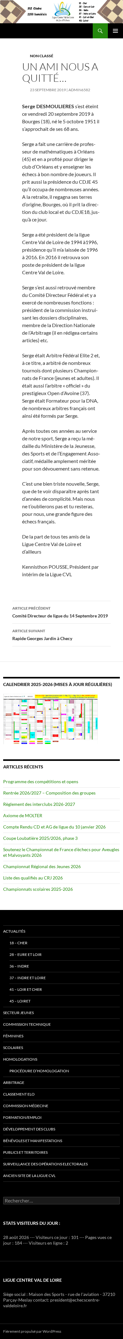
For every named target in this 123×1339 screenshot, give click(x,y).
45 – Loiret (20, 1001)
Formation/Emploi (22, 1117)
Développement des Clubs (29, 1129)
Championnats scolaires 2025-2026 (38, 889)
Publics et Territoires (25, 1152)
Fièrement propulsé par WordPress (32, 1331)
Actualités (14, 931)
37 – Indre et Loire (27, 977)
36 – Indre (19, 966)
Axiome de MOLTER (22, 815)
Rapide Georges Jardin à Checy (42, 634)
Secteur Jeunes (18, 1012)
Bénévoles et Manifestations (32, 1140)
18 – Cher (18, 942)
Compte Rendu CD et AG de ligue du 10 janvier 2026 (54, 826)
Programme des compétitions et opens (40, 781)
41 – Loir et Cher (25, 989)
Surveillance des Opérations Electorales (45, 1164)
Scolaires (13, 1047)
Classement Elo (19, 1094)
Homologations (20, 1059)
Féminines (13, 1036)
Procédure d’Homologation (39, 1070)
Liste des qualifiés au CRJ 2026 (33, 877)
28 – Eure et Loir (25, 954)
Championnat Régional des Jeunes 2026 (42, 866)
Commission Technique (27, 1024)
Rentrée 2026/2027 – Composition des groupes (49, 792)
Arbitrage (13, 1082)
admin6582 (79, 89)
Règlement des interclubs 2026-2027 (39, 804)
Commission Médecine (25, 1105)
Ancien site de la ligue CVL (29, 1175)
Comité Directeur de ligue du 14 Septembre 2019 (60, 612)
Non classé (41, 55)
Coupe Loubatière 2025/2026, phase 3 (40, 838)
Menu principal (115, 30)
